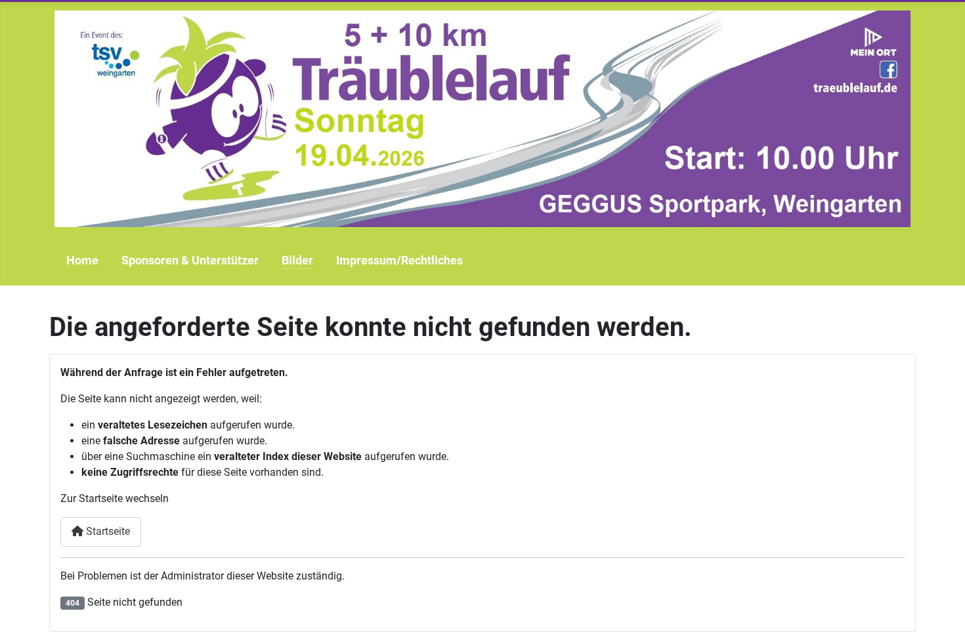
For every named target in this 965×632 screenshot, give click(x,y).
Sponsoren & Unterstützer (190, 260)
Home (82, 260)
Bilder (297, 260)
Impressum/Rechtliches (399, 260)
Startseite (106, 531)
